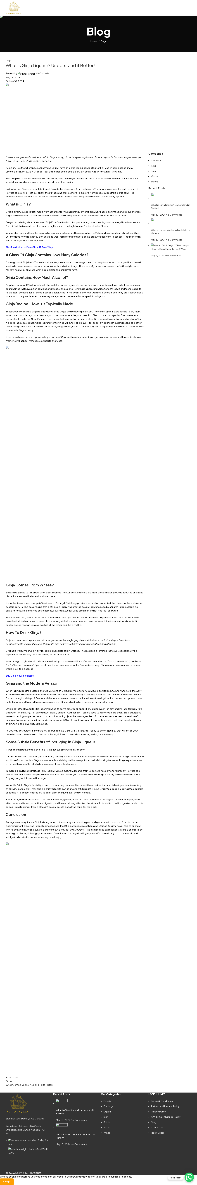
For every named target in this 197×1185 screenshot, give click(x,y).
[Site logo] (13, 7)
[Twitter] (26, 1164)
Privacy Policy (158, 1111)
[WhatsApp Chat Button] (189, 1177)
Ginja (104, 41)
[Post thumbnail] (157, 197)
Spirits (107, 1122)
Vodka (154, 176)
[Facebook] (10, 1164)
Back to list (12, 1077)
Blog (153, 1122)
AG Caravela (42, 73)
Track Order (157, 1132)
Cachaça (108, 1106)
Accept (7, 1181)
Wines (154, 181)
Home (93, 41)
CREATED (26, 1173)
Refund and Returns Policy (165, 1106)
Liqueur (108, 1111)
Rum (153, 170)
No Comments (174, 214)
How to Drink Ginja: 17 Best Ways (35, 247)
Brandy (107, 1100)
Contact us (157, 1127)
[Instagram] (18, 1164)
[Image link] (17, 1103)
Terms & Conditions (162, 1100)
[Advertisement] (169, 105)
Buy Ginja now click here (20, 675)
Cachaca (156, 160)
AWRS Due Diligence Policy (165, 1116)
